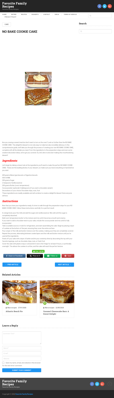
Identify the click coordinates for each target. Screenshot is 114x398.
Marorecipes (12, 308)
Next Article (63, 264)
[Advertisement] (38, 54)
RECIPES (24, 14)
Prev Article (12, 264)
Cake (7, 24)
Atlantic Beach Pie (14, 311)
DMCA (57, 14)
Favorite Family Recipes (14, 5)
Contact (46, 14)
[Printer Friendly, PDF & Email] (38, 251)
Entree (13, 14)
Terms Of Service (70, 14)
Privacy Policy (10, 17)
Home (4, 14)
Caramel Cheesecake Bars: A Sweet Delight (56, 312)
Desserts (35, 14)
